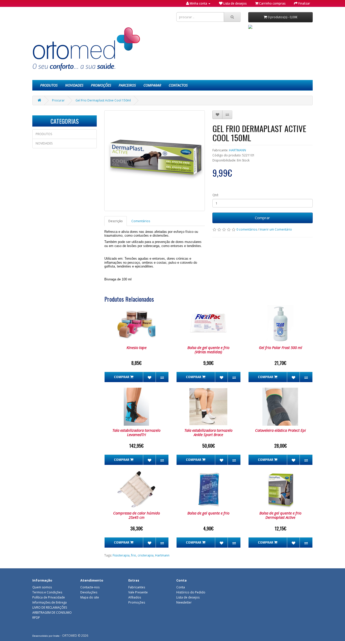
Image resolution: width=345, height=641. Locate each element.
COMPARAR (152, 85)
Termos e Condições (47, 592)
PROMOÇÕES (101, 85)
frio (133, 555)
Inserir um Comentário (276, 229)
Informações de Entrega (49, 602)
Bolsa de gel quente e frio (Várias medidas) (208, 349)
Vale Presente (138, 592)
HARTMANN (237, 150)
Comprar (262, 217)
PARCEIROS (127, 85)
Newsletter (184, 602)
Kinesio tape (136, 347)
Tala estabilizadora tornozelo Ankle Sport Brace (208, 432)
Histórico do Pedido (190, 592)
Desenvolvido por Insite (46, 635)
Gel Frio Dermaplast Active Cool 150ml (103, 100)
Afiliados (134, 597)
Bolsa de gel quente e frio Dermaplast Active (280, 515)
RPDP (36, 617)
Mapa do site (89, 597)
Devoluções (88, 592)
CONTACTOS (178, 85)
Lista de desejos (188, 597)
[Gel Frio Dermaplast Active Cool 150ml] (154, 160)
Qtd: (215, 195)
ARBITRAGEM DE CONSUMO (52, 612)
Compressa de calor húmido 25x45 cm (136, 515)
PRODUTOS (49, 85)
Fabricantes (136, 587)
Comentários (140, 221)
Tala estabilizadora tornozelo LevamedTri (136, 432)
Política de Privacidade (48, 597)
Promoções (136, 602)
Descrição (115, 221)
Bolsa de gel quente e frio (208, 512)
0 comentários (246, 229)
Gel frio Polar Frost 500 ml (280, 347)
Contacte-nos (90, 587)
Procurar (58, 100)
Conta (180, 587)
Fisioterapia (121, 555)
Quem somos (42, 587)
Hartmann (162, 555)
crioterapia (146, 555)
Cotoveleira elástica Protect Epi (280, 430)
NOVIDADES (74, 85)
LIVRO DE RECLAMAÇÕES (49, 607)
